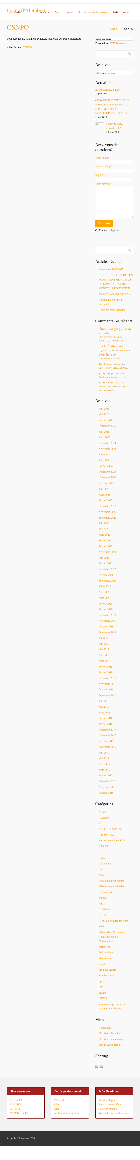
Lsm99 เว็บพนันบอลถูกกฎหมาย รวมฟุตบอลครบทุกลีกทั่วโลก (115, 350)
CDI (101, 852)
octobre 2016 (106, 792)
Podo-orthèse (106, 952)
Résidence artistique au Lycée (112, 377)
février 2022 (106, 540)
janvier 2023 (106, 500)
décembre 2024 (107, 443)
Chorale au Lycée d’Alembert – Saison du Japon (113, 388)
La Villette (104, 909)
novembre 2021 (107, 551)
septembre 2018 (107, 695)
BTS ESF (104, 846)
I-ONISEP (15, 1104)
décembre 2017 (107, 729)
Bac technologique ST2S (112, 840)
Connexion (105, 1027)
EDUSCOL (16, 1100)
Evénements (105, 892)
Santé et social (106, 975)
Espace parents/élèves (110, 1104)
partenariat (104, 946)
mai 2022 (104, 529)
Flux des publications (110, 1033)
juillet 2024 (105, 454)
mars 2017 (104, 769)
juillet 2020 (105, 586)
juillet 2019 (105, 637)
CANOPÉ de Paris (20, 1113)
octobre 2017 (106, 741)
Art (100, 823)
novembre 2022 (107, 511)
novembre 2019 (107, 620)
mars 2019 (104, 660)
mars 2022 (104, 534)
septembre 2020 (107, 580)
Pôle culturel (105, 958)
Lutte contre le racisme (109, 358)
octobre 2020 (106, 575)
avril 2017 (104, 764)
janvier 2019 (106, 672)
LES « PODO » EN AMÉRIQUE (113, 368)
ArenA (58, 1108)
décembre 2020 (107, 569)
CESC (102, 857)
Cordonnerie (105, 863)
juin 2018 (104, 701)
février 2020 (106, 603)
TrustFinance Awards (110, 364)
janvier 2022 (106, 546)
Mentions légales (107, 1100)
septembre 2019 (107, 632)
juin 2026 (104, 408)
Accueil (114, 28)
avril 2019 (104, 655)
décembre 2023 (107, 471)
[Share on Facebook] (97, 1067)
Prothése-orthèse (107, 969)
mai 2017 (104, 758)
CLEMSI (15, 1108)
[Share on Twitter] (102, 1067)
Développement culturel (111, 880)
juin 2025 (104, 431)
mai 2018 (104, 706)
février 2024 (106, 465)
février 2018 (106, 718)
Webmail (59, 1100)
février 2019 (106, 666)
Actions (103, 812)
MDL (102, 926)
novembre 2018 (107, 683)
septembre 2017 (107, 746)
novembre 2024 (107, 448)
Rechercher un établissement (113, 1113)
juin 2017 (104, 752)
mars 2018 (104, 712)
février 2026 (106, 420)
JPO (101, 903)
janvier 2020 (106, 609)
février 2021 (106, 563)
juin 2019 (104, 643)
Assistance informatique (67, 1113)
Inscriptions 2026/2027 (107, 89)
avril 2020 (104, 592)
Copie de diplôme (107, 1108)
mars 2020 (104, 597)
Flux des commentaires (111, 1039)
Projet (102, 964)
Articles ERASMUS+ (110, 829)
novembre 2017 (107, 735)
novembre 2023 (107, 477)
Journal (103, 897)
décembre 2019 (107, 615)
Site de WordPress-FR (111, 1044)
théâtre (102, 992)
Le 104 (102, 915)
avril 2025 (104, 437)
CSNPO (27, 47)
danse (102, 874)
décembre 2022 (107, 506)
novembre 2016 (107, 787)
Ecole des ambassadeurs (112, 309)
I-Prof (57, 1104)
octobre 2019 (106, 626)
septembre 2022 (107, 517)
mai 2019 (104, 649)
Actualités (104, 817)
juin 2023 (104, 489)
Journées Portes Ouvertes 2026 (115, 293)
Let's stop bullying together (113, 920)
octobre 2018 (106, 689)
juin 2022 (104, 523)
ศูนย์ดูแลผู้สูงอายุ (108, 373)
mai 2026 (104, 414)
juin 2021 (104, 557)
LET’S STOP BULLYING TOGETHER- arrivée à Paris (111, 339)
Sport (101, 981)
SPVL (102, 986)
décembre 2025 (107, 425)
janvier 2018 (106, 723)
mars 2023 (104, 494)
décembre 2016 (107, 781)
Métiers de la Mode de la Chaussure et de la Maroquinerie (112, 936)
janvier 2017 (106, 775)
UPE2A (103, 998)
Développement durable (111, 886)
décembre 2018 (107, 678)
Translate (120, 43)
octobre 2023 (106, 483)
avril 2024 (104, 460)
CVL (101, 869)
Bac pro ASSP (106, 834)
